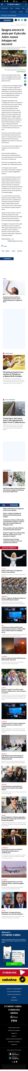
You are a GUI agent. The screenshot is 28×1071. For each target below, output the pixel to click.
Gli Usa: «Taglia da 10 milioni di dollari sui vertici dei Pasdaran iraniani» (12, 515)
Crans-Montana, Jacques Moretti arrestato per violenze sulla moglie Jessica (12, 787)
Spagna (5, 246)
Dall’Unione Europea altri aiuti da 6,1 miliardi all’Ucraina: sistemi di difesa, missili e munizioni (12, 757)
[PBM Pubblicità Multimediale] (14, 1021)
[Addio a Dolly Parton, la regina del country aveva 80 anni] (14, 558)
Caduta (13, 250)
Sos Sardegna (13, 11)
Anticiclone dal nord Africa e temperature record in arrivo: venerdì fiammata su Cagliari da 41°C (12, 299)
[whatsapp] (7, 1)
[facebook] (5, 1)
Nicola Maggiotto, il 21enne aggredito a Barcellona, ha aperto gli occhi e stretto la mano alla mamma (13, 818)
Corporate (14, 1044)
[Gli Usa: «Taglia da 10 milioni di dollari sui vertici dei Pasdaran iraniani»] (14, 586)
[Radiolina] (14, 980)
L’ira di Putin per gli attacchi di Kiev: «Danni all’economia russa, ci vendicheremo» (11, 851)
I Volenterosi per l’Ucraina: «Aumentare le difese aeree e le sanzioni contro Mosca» (12, 540)
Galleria (7, 250)
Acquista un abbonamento (14, 991)
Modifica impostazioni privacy (14, 1038)
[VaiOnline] (14, 1017)
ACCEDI (24, 1)
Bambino (19, 250)
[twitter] (2, 1)
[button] (16, 20)
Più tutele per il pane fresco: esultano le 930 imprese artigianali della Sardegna (13, 374)
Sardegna (17, 8)
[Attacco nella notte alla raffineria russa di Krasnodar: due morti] (14, 645)
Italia (23, 8)
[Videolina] (14, 972)
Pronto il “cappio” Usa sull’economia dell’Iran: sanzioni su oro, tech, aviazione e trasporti (14, 534)
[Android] (14, 1058)
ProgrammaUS (4, 8)
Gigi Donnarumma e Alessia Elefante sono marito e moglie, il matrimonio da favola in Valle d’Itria (14, 490)
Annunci (14, 997)
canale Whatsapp (21, 71)
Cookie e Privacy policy (14, 1027)
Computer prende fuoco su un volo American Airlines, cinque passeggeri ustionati (12, 883)
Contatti (14, 1036)
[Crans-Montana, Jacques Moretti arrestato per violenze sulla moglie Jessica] (14, 774)
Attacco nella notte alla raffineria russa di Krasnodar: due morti (13, 528)
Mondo (7, 20)
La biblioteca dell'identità (14, 994)
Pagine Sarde (14, 1000)
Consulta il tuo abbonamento (14, 988)
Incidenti (21, 11)
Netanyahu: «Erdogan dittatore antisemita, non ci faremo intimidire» (12, 913)
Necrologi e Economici (14, 1030)
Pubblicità (14, 1033)
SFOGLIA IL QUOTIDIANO (8, 15)
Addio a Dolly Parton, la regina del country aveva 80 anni (13, 509)
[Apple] (14, 1054)
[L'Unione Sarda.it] (14, 4)
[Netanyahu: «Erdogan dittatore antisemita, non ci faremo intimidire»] (14, 900)
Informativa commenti (14, 1041)
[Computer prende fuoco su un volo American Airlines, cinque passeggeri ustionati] (14, 869)
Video (11, 8)
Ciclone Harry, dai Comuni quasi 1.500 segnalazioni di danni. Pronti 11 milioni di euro (14, 420)
